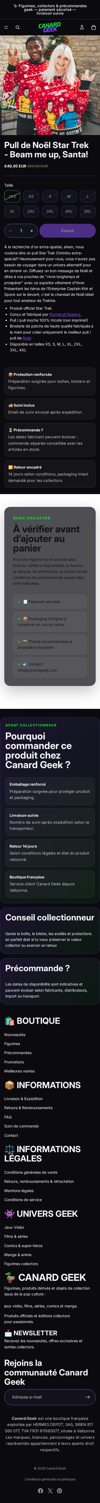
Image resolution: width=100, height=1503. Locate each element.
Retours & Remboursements (28, 1107)
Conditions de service (23, 1199)
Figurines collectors (21, 1263)
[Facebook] (40, 1491)
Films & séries (16, 1236)
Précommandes (17, 1052)
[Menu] (6, 27)
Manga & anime (17, 1254)
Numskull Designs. (65, 314)
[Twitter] (50, 1491)
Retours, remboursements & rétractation (39, 1181)
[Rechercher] (17, 27)
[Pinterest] (59, 1491)
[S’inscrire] (87, 1397)
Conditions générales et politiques (50, 1479)
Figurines (12, 1043)
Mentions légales (19, 1190)
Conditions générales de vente (30, 1172)
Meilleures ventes (19, 1071)
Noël (27, 338)
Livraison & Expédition (23, 1098)
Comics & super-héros (23, 1245)
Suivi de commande (21, 1126)
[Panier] (93, 27)
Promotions (14, 1062)
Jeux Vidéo (14, 1227)
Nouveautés (14, 1034)
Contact (11, 1135)
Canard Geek (56, 1468)
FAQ (8, 1117)
